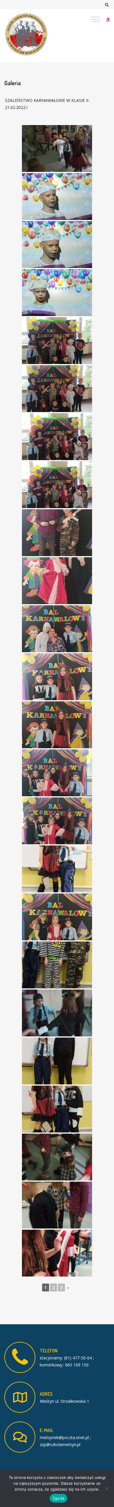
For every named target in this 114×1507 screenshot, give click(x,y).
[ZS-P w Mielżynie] (26, 35)
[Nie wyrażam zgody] (107, 1488)
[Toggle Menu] (95, 19)
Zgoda (58, 1498)
